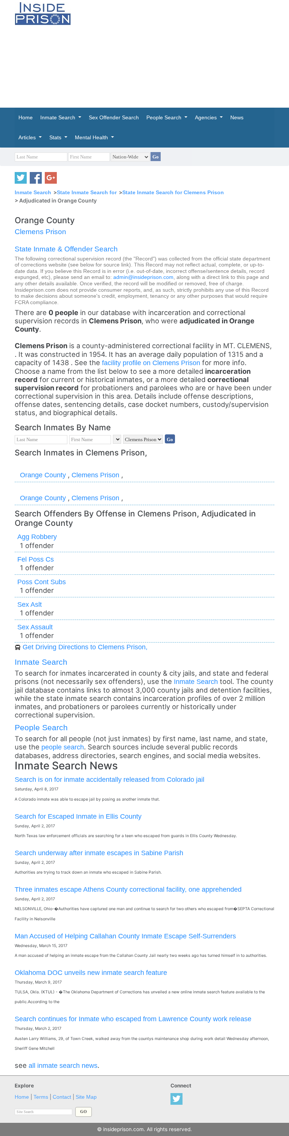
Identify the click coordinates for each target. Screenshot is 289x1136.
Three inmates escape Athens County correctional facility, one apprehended (128, 889)
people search (62, 747)
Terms (40, 1097)
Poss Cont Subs (41, 582)
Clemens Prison (40, 232)
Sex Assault (35, 627)
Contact (62, 1097)
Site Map (86, 1097)
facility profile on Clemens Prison (152, 363)
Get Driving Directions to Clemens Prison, (85, 647)
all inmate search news (63, 1065)
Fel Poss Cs (35, 559)
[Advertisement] (185, 52)
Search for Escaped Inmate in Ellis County (78, 816)
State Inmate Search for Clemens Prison (173, 192)
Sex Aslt (29, 604)
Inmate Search (33, 192)
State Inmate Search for (87, 192)
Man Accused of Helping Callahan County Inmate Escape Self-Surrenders (125, 936)
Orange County (44, 475)
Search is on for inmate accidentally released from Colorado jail (109, 779)
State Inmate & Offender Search (66, 249)
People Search (41, 727)
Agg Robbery (37, 537)
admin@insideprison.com (143, 277)
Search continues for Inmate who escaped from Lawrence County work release (133, 1019)
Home (22, 1097)
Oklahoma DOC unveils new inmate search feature (91, 972)
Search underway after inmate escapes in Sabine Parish (99, 853)
